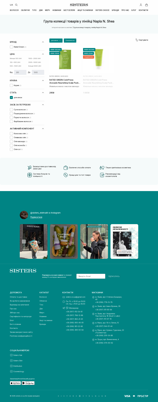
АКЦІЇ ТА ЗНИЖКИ (85, 10)
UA (11, 5)
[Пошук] (16, 4)
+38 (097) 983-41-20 (74, 319)
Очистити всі (70, 40)
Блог (12, 320)
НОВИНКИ (56, 10)
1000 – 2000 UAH (34, 58)
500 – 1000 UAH (15, 66)
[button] (56, 41)
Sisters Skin (17, 361)
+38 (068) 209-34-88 (104, 335)
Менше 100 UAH (15, 58)
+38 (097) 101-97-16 (103, 319)
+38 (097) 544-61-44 (103, 326)
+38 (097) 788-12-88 (74, 315)
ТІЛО (34, 10)
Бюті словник (15, 324)
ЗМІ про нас (15, 313)
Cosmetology (18, 371)
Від (11, 72)
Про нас (13, 309)
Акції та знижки (46, 320)
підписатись (114, 276)
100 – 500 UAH (15, 62)
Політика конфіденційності (21, 336)
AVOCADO (64, 76)
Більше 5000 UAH (34, 66)
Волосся (43, 297)
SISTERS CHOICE (102, 10)
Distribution (17, 366)
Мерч (42, 313)
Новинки (43, 316)
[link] (146, 4)
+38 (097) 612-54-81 (74, 312)
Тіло (41, 305)
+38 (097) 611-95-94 (103, 310)
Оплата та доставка (18, 297)
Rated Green (54, 76)
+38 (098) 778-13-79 (103, 302)
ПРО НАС (125, 10)
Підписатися (36, 217)
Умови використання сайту (21, 332)
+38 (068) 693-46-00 (75, 323)
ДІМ (41, 10)
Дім (41, 309)
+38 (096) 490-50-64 (75, 330)
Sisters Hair (17, 355)
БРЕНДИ (115, 10)
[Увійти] (140, 4)
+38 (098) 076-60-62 (104, 343)
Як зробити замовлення (20, 301)
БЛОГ (133, 10)
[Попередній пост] (24, 242)
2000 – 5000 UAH (34, 62)
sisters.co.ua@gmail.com (75, 297)
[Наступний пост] (134, 242)
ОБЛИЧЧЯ (25, 10)
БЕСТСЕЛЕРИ (69, 10)
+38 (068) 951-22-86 (74, 326)
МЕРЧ (47, 10)
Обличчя (43, 301)
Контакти (14, 328)
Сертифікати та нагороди (20, 316)
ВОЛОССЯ (14, 10)
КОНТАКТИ (143, 10)
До (29, 72)
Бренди (43, 324)
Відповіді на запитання (19, 305)
